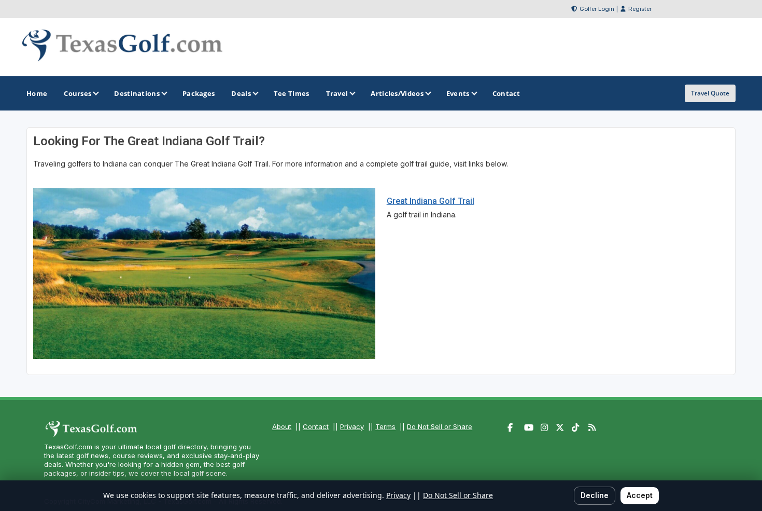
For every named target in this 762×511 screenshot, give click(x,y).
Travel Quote (710, 93)
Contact (316, 426)
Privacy (352, 426)
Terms (385, 426)
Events (458, 93)
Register (640, 8)
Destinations (137, 93)
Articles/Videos (397, 93)
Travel (337, 93)
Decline (595, 495)
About (281, 426)
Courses (77, 93)
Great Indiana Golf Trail (430, 201)
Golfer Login (597, 8)
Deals (241, 93)
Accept (640, 495)
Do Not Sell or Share (439, 426)
